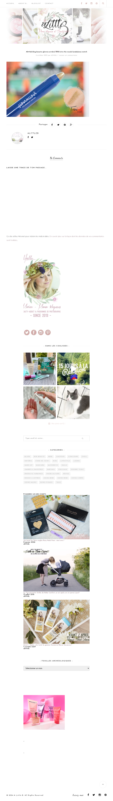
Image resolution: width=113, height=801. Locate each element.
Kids (55, 461)
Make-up (28, 465)
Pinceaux (62, 469)
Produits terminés (34, 473)
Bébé (50, 456)
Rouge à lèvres (32, 478)
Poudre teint (77, 469)
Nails (64, 465)
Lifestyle (65, 461)
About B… (23, 3)
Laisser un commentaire (68, 55)
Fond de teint (42, 461)
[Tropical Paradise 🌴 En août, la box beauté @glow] (39, 369)
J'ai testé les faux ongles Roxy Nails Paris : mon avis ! (43, 540)
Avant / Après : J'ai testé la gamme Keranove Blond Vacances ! (47, 645)
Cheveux (60, 456)
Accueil (10, 3)
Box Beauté (39, 456)
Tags (58, 482)
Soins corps (77, 478)
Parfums (51, 469)
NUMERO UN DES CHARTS (35, 494)
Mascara (40, 465)
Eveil (84, 456)
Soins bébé (49, 478)
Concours (73, 456)
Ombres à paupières (34, 469)
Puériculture (53, 473)
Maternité (53, 465)
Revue (66, 473)
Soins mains (30, 482)
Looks (77, 461)
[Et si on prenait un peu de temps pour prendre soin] (39, 402)
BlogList (36, 3)
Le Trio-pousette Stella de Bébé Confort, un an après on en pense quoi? (51, 593)
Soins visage (46, 482)
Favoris (28, 461)
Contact (49, 3)
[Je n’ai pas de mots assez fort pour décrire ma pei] (73, 402)
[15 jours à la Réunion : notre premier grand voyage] (73, 369)
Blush (27, 456)
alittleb (54, 55)
